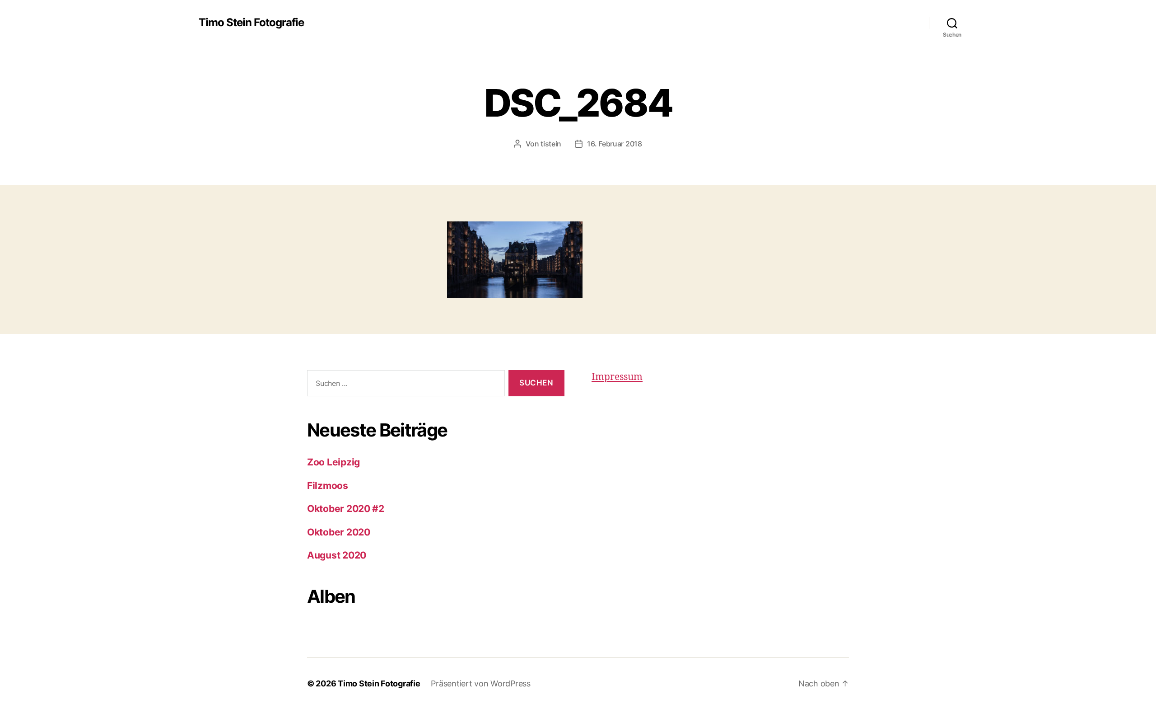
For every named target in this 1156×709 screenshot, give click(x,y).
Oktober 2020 (338, 532)
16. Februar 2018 (614, 143)
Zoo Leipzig (333, 462)
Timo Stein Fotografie (251, 22)
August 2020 (336, 555)
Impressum (617, 377)
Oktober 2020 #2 (345, 508)
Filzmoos (327, 485)
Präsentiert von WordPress (480, 683)
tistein (551, 143)
